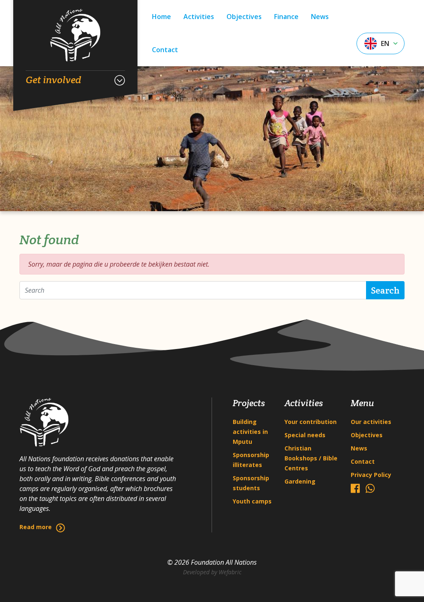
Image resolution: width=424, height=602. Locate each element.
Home (161, 16)
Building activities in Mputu (250, 431)
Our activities (371, 422)
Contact (165, 49)
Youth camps (252, 501)
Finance (286, 16)
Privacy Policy (371, 475)
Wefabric (230, 572)
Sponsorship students (251, 483)
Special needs (304, 435)
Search (385, 290)
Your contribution (310, 422)
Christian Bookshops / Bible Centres (310, 458)
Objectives (244, 16)
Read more (35, 527)
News (320, 16)
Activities (198, 16)
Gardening (300, 481)
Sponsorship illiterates (251, 460)
